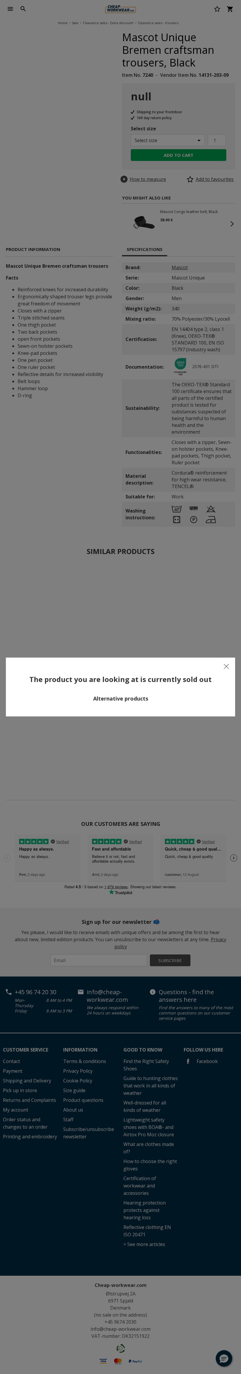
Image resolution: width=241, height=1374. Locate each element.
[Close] (226, 666)
